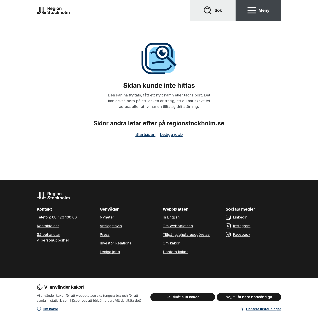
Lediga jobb (171, 134)
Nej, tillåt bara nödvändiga (249, 297)
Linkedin (240, 217)
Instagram (241, 226)
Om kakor (50, 309)
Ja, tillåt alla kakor (183, 297)
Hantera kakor (175, 252)
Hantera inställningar (263, 309)
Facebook (241, 234)
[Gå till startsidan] (53, 10)
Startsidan (145, 134)
